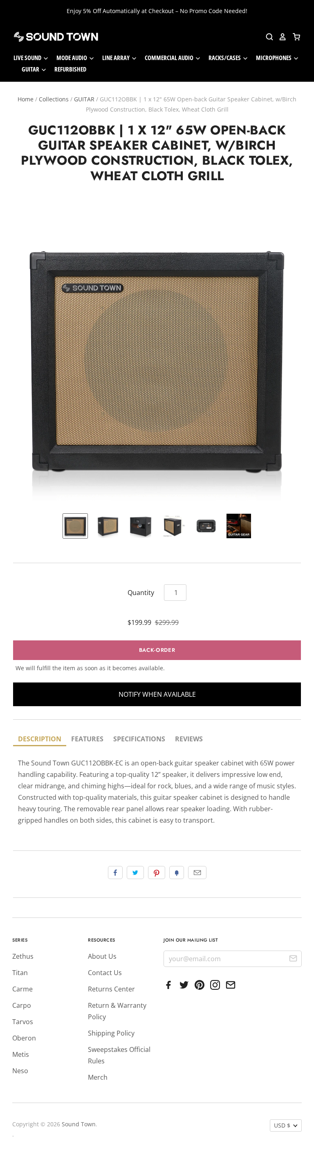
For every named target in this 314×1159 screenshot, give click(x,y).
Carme (22, 988)
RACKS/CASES (225, 58)
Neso (20, 1070)
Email (197, 872)
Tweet (135, 872)
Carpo (21, 1005)
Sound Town (79, 1124)
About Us (102, 956)
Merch (98, 1077)
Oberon (24, 1038)
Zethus (23, 956)
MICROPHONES (274, 58)
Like (115, 872)
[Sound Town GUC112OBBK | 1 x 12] (75, 526)
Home (26, 99)
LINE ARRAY (116, 58)
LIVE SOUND (28, 58)
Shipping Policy (111, 1033)
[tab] (39, 739)
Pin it (156, 872)
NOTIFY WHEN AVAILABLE (157, 694)
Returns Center (111, 988)
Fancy (176, 872)
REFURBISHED (70, 69)
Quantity (141, 592)
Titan (20, 972)
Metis (20, 1054)
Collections (54, 99)
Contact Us (105, 972)
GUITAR (31, 69)
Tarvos (22, 1021)
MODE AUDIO (72, 58)
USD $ (282, 1125)
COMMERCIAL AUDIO (170, 58)
